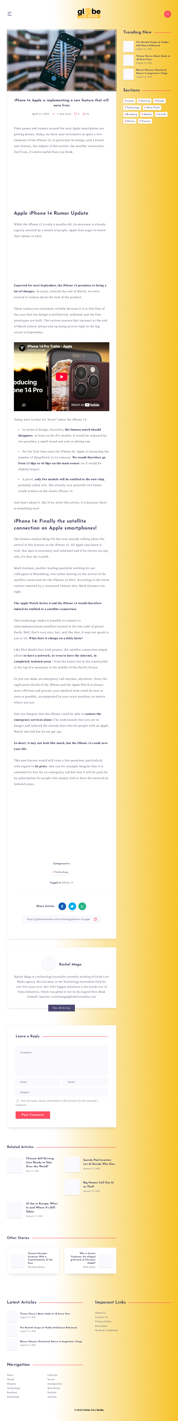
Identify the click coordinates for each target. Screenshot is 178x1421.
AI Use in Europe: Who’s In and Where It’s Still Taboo (42, 1207)
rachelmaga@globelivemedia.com (73, 996)
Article (162, 114)
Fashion (51, 1392)
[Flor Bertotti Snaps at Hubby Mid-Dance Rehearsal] (128, 46)
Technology (61, 872)
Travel (51, 1379)
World (10, 1379)
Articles (51, 1396)
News (10, 1375)
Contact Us (101, 1317)
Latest (130, 101)
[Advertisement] (61, 184)
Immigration (54, 1383)
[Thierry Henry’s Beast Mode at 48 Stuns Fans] (128, 60)
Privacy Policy (103, 1321)
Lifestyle (52, 1375)
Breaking (132, 114)
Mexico (131, 121)
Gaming (145, 101)
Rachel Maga (70, 964)
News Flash (153, 107)
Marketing (13, 1396)
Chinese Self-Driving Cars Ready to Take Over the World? (40, 1162)
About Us (100, 1312)
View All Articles (62, 1008)
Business (12, 1392)
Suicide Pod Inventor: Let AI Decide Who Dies (99, 1162)
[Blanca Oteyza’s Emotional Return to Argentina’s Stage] (128, 74)
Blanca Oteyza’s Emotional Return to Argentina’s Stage (152, 71)
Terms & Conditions (106, 1330)
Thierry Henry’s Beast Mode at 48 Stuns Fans (45, 1314)
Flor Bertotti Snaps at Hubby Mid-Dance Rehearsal (152, 44)
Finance (146, 121)
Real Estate (53, 1388)
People (160, 101)
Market (148, 114)
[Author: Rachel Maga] (49, 963)
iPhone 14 (67, 882)
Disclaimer (101, 1326)
